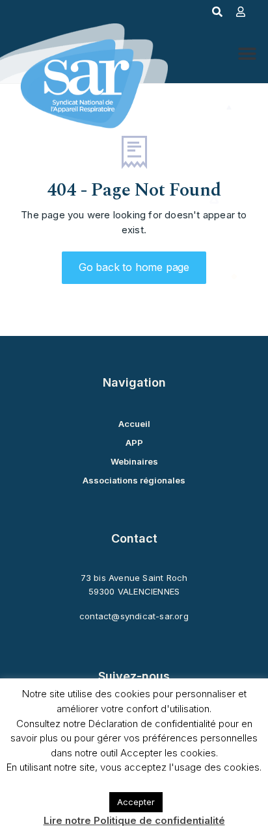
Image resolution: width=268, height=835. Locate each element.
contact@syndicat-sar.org (134, 616)
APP (134, 442)
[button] (246, 53)
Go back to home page (134, 267)
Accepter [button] (136, 802)
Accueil (134, 423)
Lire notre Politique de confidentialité (134, 820)
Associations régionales (134, 480)
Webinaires (134, 461)
